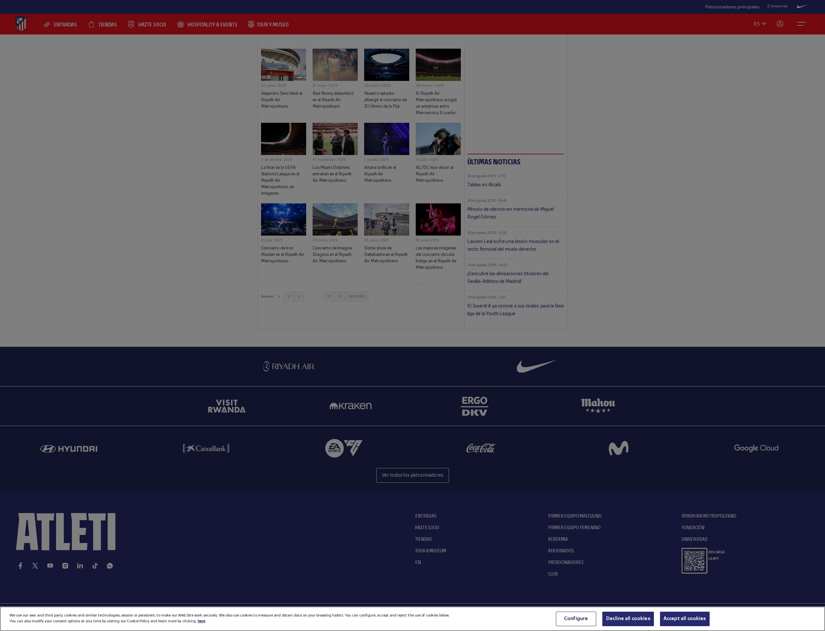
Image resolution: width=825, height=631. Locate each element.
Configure (576, 618)
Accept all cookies (685, 618)
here (201, 621)
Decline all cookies (628, 618)
